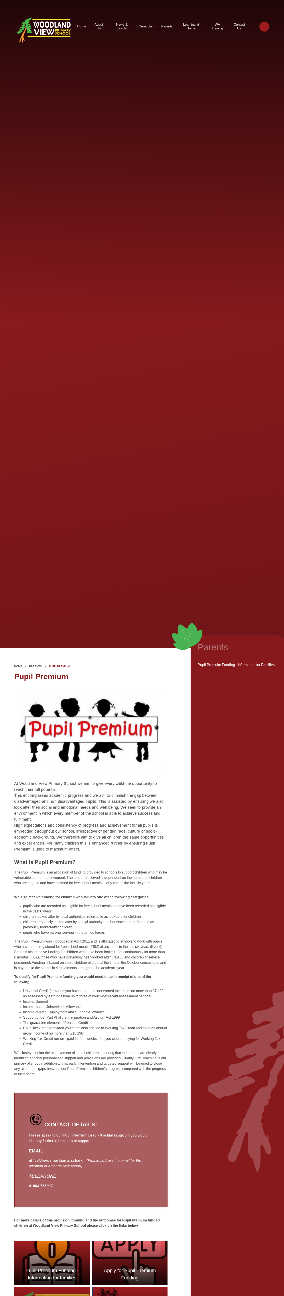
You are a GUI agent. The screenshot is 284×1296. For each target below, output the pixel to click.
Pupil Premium (59, 666)
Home (18, 666)
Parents (35, 666)
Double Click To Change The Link (52, 1263)
